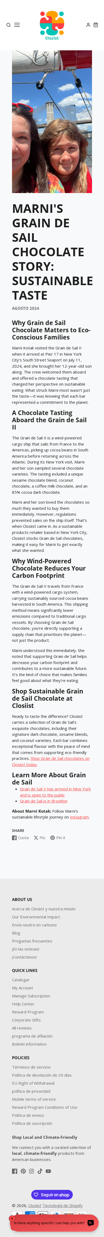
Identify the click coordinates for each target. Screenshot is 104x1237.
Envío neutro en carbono (34, 924)
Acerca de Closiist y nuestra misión (43, 908)
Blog (16, 933)
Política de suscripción (32, 1123)
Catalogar (21, 979)
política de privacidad (31, 1091)
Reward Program (28, 1012)
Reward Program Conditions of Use (44, 1107)
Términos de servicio (31, 1067)
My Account (22, 987)
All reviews (22, 1028)
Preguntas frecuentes (32, 941)
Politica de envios (28, 1115)
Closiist (34, 1205)
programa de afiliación (32, 1036)
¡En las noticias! (25, 949)
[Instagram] (31, 1171)
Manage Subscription (31, 995)
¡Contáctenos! (24, 957)
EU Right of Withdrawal (33, 1083)
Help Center (23, 1003)
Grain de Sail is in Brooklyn (43, 801)
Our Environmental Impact (36, 916)
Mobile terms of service (34, 1099)
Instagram (79, 817)
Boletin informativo (29, 1044)
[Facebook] (14, 1171)
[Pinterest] (23, 1171)
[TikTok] (40, 1171)
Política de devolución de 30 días (42, 1075)
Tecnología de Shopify (62, 1205)
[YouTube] (48, 1171)
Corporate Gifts (26, 1020)
